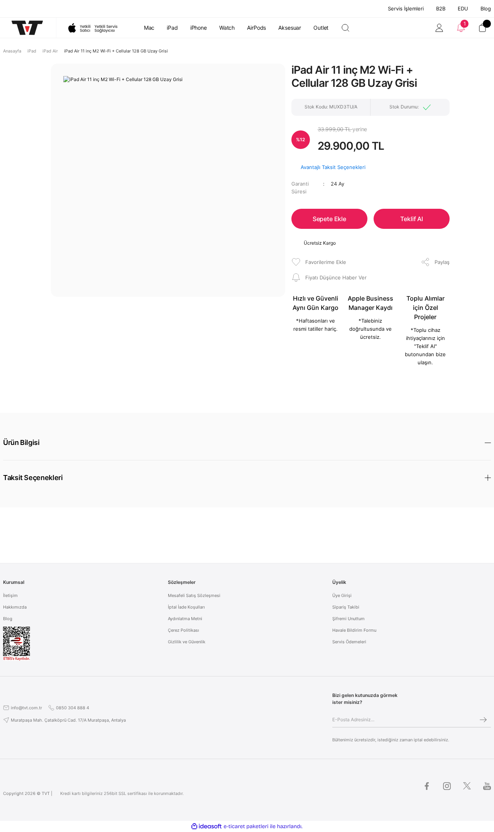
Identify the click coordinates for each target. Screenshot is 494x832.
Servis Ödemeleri (349, 641)
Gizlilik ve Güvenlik (186, 641)
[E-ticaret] (246, 826)
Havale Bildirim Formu (354, 630)
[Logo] (23, 28)
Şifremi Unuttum (348, 618)
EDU (463, 8)
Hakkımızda (15, 607)
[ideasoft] (206, 826)
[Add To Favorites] (318, 262)
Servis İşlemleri (406, 8)
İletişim (10, 595)
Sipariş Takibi (345, 607)
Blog (485, 8)
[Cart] (482, 27)
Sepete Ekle (329, 219)
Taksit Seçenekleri (33, 477)
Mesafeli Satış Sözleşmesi (194, 595)
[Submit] (483, 719)
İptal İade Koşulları (186, 607)
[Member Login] (439, 27)
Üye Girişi (342, 595)
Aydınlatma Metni (185, 618)
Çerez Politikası (183, 630)
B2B (440, 8)
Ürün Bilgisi (21, 442)
